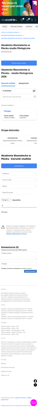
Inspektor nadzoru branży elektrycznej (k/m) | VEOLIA (17, 316)
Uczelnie (29, 26)
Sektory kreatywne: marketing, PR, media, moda (15, 299)
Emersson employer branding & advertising (22, 405)
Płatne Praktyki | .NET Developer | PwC (13, 330)
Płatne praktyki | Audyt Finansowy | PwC (13, 332)
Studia (5, 26)
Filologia (7, 111)
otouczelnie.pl (5, 398)
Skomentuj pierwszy (34, 402)
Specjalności (24, 83)
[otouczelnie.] (9, 19)
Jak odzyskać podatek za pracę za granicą (13, 293)
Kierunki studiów (16, 26)
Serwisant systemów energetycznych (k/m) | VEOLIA (16, 311)
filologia (4, 212)
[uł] (19, 8)
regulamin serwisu (26, 268)
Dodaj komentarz (30, 271)
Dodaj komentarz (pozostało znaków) (14, 250)
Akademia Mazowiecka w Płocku (16, 234)
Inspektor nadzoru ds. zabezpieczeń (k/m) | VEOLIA (16, 309)
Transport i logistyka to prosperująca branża (14, 297)
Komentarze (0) (6, 52)
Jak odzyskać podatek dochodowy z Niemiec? (14, 295)
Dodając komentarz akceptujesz (16, 268)
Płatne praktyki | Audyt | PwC (10, 326)
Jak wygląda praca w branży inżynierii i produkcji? (15, 301)
